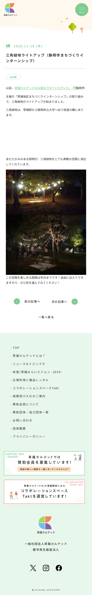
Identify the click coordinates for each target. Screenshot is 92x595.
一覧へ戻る (46, 317)
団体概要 (19, 428)
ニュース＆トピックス (29, 364)
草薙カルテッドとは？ (29, 355)
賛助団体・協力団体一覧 (31, 412)
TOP (16, 347)
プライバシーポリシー (29, 436)
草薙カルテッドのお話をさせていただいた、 (43, 88)
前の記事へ (32, 301)
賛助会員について (26, 404)
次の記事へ (59, 301)
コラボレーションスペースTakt (36, 388)
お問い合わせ (22, 420)
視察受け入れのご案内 (29, 396)
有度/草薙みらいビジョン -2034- (37, 372)
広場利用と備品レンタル (31, 380)
